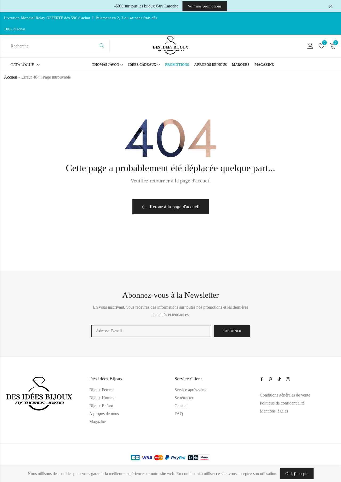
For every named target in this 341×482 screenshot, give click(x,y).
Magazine (97, 421)
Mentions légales (274, 411)
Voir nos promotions (205, 6)
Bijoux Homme (102, 397)
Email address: (151, 331)
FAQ (178, 413)
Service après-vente (190, 389)
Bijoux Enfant (101, 405)
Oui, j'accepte (296, 473)
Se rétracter (183, 397)
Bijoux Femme (101, 389)
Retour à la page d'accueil (175, 206)
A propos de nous (104, 413)
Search (102, 46)
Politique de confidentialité (282, 403)
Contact (181, 405)
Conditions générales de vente (285, 395)
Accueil (10, 77)
